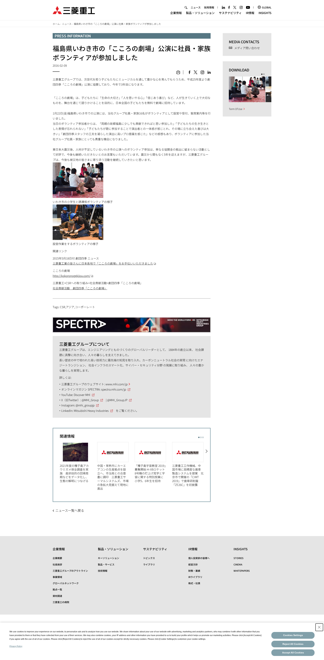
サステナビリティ (230, 13)
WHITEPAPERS (242, 570)
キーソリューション (108, 558)
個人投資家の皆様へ (199, 558)
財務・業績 (194, 570)
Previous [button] (56, 464)
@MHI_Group (90, 400)
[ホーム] (74, 10)
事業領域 (57, 577)
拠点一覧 (57, 589)
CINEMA (238, 564)
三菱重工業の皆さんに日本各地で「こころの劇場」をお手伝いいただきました (103, 263)
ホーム (56, 23)
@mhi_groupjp (85, 405)
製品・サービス (106, 564)
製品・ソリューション (200, 13)
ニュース (196, 7)
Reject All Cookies (292, 644)
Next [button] (207, 464)
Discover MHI (82, 395)
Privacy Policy (15, 646)
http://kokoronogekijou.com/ (71, 276)
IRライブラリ (195, 577)
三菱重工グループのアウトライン (70, 570)
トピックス (149, 558)
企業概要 (57, 558)
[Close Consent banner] (319, 627)
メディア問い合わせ (247, 48)
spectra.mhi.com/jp (113, 389)
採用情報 (209, 7)
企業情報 (176, 13)
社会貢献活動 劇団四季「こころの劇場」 (80, 288)
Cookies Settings (293, 635)
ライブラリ (149, 564)
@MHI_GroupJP (117, 400)
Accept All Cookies (293, 652)
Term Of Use (235, 109)
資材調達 (57, 596)
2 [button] (200, 437)
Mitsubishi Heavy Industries (91, 410)
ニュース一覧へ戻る (69, 510)
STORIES (239, 558)
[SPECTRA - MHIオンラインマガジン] (132, 322)
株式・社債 (194, 583)
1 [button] (198, 437)
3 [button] (203, 437)
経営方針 (193, 564)
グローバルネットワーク (66, 583)
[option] (78, 462)
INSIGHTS (265, 13)
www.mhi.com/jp (116, 384)
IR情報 (250, 13)
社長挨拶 (57, 564)
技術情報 (102, 570)
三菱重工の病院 (61, 602)
